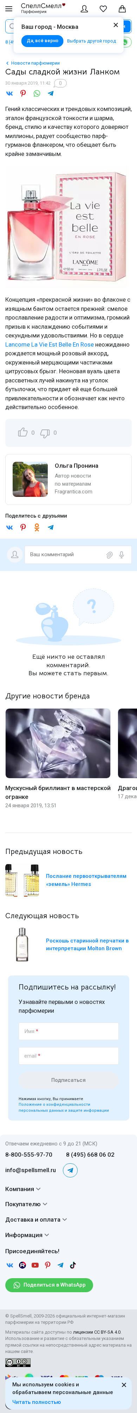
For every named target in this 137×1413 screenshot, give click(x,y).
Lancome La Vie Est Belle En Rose (49, 344)
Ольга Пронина (76, 465)
